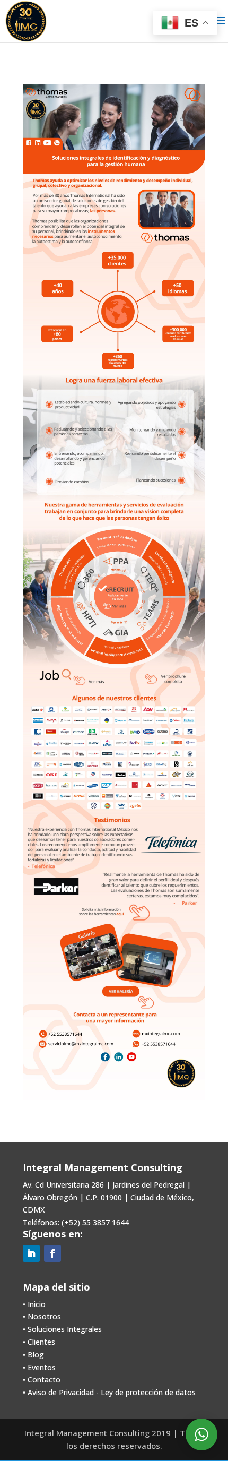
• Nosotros (42, 1316)
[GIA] (115, 634)
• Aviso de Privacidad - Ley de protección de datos (109, 1392)
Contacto (44, 1379)
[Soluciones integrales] (149, 869)
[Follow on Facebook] (52, 1253)
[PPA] (119, 574)
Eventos (42, 1367)
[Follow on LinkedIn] (31, 1253)
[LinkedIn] (37, 143)
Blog (36, 1355)
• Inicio (34, 1304)
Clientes (41, 1342)
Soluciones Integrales (65, 1329)
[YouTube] (47, 143)
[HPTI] (85, 614)
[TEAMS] (145, 616)
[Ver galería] (129, 969)
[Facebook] (28, 143)
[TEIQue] (146, 589)
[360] (89, 586)
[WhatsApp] (57, 143)
